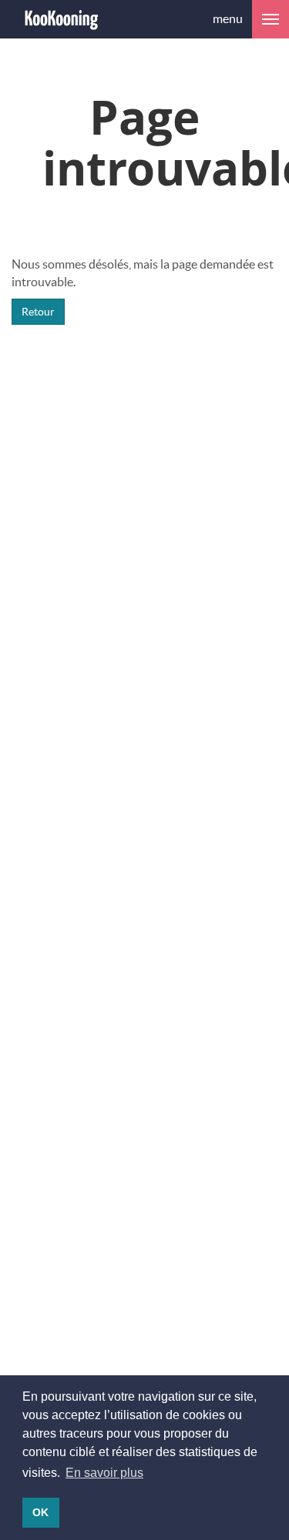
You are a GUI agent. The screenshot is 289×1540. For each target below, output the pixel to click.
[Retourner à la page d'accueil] (62, 19)
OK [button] (40, 1512)
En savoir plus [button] (104, 1472)
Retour (38, 311)
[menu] (270, 19)
